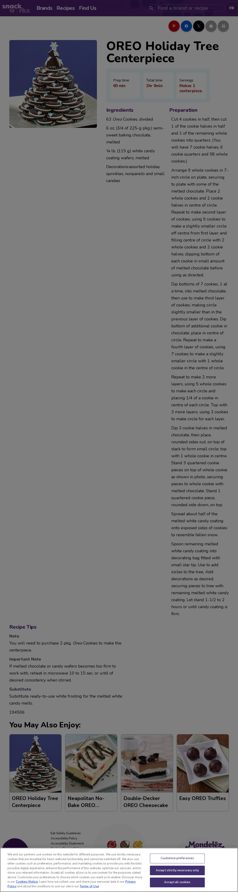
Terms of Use (89, 886)
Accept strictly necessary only (177, 870)
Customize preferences (177, 858)
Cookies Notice (27, 882)
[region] (119, 870)
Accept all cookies (177, 882)
